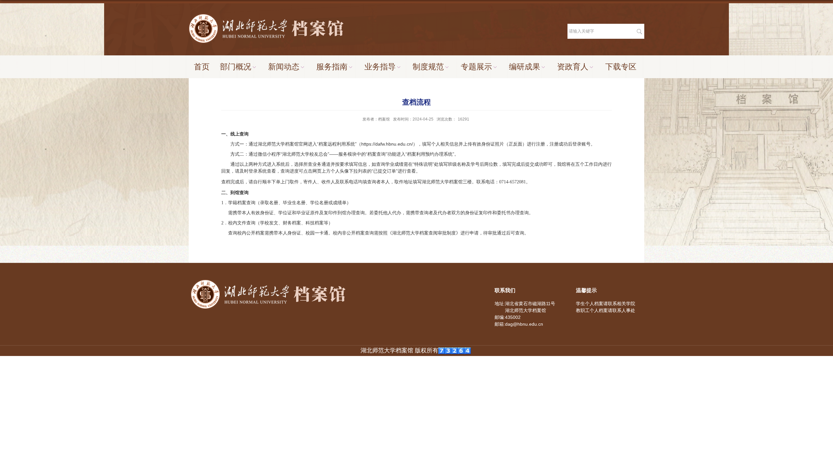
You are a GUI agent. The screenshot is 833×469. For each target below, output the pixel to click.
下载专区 (620, 66)
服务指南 (332, 66)
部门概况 (235, 66)
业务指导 (380, 66)
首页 (202, 66)
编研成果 (524, 66)
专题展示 (476, 66)
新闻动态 (283, 66)
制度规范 (428, 66)
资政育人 (572, 66)
